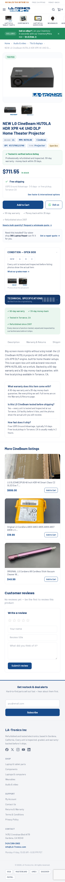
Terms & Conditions (14, 814)
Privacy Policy (11, 819)
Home (7, 43)
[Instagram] (18, 749)
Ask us (55, 204)
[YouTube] (23, 749)
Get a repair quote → (50, 235)
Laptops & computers (15, 774)
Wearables (10, 779)
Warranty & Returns (36, 342)
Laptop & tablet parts (15, 764)
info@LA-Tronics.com (15, 847)
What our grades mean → (18, 271)
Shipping (57, 342)
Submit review (20, 665)
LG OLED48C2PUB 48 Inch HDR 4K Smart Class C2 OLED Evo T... (31, 484)
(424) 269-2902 (12, 843)
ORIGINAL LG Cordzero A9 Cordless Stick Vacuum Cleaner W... (31, 573)
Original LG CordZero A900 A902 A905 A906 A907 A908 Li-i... (30, 528)
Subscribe (32, 712)
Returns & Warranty (14, 809)
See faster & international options (44, 194)
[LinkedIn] (28, 749)
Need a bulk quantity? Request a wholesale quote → (27, 225)
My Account (10, 799)
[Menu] (4, 9)
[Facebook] (6, 749)
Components (11, 769)
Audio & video (20, 43)
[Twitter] (12, 749)
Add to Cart (23, 204)
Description (14, 342)
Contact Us (10, 804)
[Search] (53, 9)
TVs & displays (36, 43)
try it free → (31, 36)
